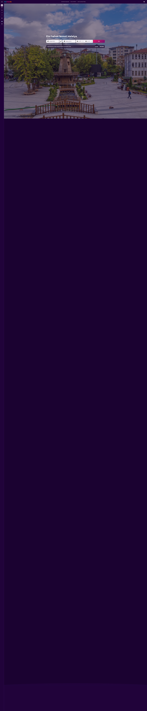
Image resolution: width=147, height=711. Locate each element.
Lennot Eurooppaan (53, 4)
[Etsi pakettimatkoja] (1, 12)
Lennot (47, 4)
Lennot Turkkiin (59, 4)
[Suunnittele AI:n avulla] (1, 15)
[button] (2, 2)
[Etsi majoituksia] (1, 8)
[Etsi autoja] (1, 10)
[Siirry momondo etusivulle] (8, 1)
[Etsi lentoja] (1, 5)
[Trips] (1, 18)
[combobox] (49, 38)
